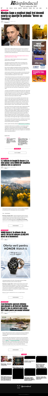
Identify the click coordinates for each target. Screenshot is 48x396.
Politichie (15, 8)
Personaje (30, 8)
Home (7, 8)
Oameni (40, 8)
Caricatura (20, 8)
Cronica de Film (25, 8)
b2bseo (6, 168)
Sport (37, 8)
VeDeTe (34, 8)
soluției (7, 340)
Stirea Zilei (11, 8)
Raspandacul (7, 22)
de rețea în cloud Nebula (14, 340)
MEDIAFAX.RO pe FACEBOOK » (24, 123)
